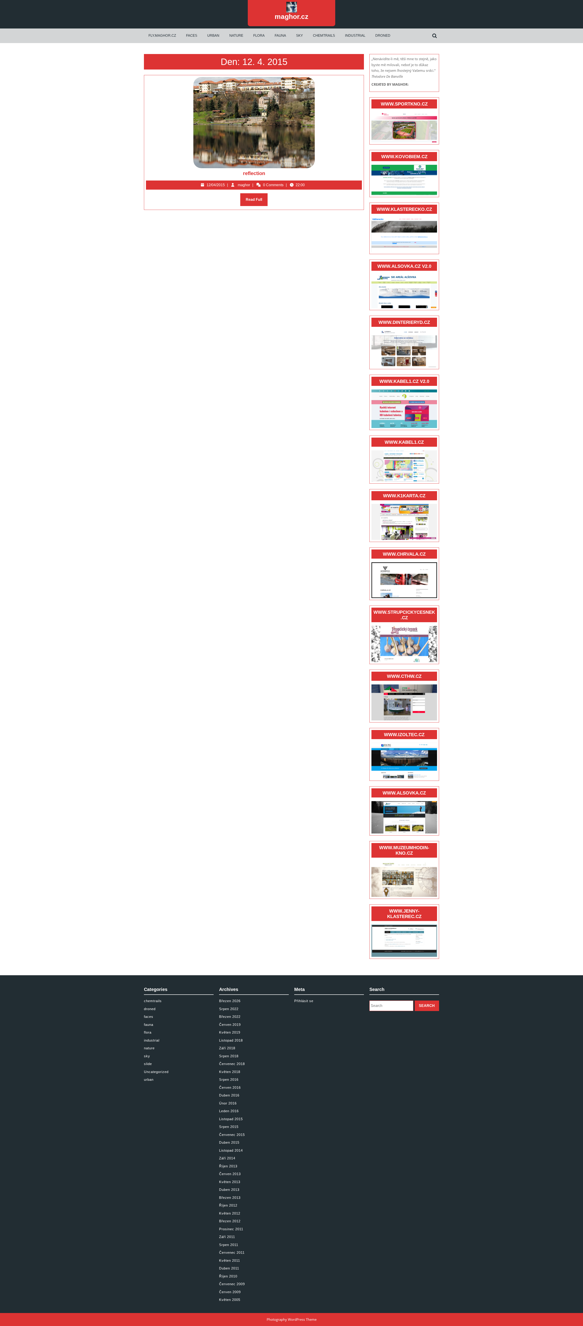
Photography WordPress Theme (292, 1319)
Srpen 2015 (228, 1127)
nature (236, 35)
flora (259, 35)
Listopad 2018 (231, 1040)
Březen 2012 (229, 1221)
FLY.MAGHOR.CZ (162, 35)
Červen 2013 (230, 1174)
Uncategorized (156, 1072)
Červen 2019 (230, 1025)
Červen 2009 (230, 1292)
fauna (280, 35)
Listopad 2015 (231, 1119)
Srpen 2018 (228, 1056)
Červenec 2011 (232, 1252)
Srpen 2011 (228, 1245)
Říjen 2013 (228, 1166)
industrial (355, 35)
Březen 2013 (229, 1198)
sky (299, 35)
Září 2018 (227, 1048)
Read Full (257, 201)
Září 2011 (227, 1237)
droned (382, 35)
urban (213, 35)
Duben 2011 (229, 1268)
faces (191, 35)
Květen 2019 (229, 1032)
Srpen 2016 (228, 1079)
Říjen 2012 (228, 1205)
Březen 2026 (229, 1001)
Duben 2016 (229, 1095)
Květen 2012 (229, 1213)
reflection (254, 173)
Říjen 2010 (228, 1276)
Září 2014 (227, 1158)
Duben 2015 (229, 1142)
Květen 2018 (229, 1072)
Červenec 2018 (232, 1064)
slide (148, 1064)
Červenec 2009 (232, 1284)
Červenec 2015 (232, 1135)
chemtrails (324, 35)
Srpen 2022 (228, 1009)
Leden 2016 (229, 1111)
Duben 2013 (229, 1190)
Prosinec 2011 (231, 1229)
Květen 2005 (229, 1300)
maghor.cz (291, 16)
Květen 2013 (229, 1182)
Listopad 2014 (231, 1150)
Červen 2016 (230, 1087)
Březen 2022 (229, 1017)
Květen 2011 (229, 1260)
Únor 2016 (228, 1103)
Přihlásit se (303, 1001)
